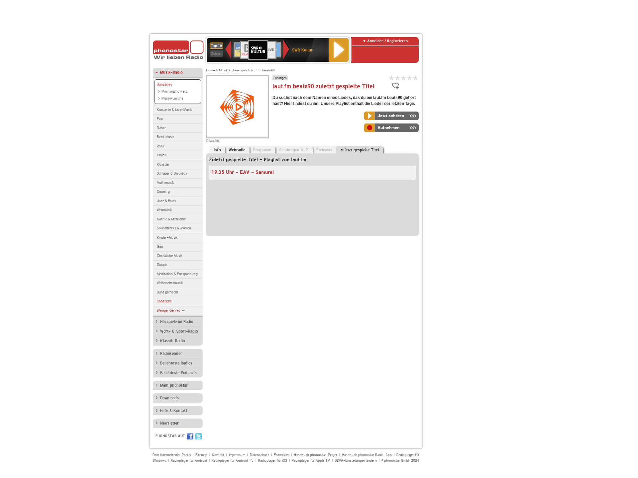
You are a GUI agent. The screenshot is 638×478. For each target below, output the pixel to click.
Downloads (169, 398)
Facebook (190, 436)
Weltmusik (164, 210)
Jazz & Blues (166, 201)
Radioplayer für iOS (272, 460)
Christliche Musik (169, 256)
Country (163, 192)
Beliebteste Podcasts (178, 372)
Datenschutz (259, 455)
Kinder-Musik (167, 237)
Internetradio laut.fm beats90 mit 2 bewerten (398, 77)
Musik (223, 70)
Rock (160, 146)
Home (210, 70)
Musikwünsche (172, 98)
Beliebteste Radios (176, 363)
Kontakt (218, 455)
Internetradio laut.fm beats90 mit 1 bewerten (392, 77)
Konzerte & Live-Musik (174, 110)
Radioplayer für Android (189, 460)
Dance (161, 128)
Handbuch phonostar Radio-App (367, 455)
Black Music (165, 137)
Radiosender (171, 353)
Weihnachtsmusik (170, 283)
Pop (160, 119)
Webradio (237, 150)
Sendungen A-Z (293, 150)
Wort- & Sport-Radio (179, 331)
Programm (262, 150)
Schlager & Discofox (172, 173)
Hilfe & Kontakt (173, 410)
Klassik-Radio (172, 341)
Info (217, 150)
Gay (160, 246)
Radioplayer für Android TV (233, 460)
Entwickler (281, 455)
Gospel (162, 265)
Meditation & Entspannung (177, 274)
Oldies (161, 155)
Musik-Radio (171, 72)
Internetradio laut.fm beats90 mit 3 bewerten (404, 77)
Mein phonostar (174, 385)
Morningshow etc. (174, 91)
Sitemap (201, 455)
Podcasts (324, 150)
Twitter (198, 436)
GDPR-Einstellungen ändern (356, 460)
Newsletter (169, 423)
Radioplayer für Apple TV (311, 460)
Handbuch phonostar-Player (315, 455)
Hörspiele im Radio (176, 321)
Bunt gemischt (167, 292)
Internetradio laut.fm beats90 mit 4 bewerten (410, 77)
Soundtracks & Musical (174, 228)
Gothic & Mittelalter (171, 219)
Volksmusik (165, 183)
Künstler (163, 164)
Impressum (237, 455)
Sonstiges (164, 84)
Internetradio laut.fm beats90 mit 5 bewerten (416, 77)
